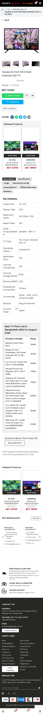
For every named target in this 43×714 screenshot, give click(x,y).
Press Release (7, 643)
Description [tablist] (9, 179)
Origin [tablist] (6, 183)
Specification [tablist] (24, 179)
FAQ (21, 658)
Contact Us (6, 652)
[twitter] (20, 117)
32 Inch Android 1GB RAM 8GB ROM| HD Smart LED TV (12, 164)
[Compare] (32, 95)
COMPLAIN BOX (10, 630)
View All (36, 518)
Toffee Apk (24, 652)
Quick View (12, 155)
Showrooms (28, 3)
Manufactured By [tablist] (21, 183)
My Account (6, 655)
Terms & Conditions (27, 643)
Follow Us (30, 543)
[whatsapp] (16, 117)
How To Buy (24, 640)
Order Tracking (10, 669)
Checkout (14, 102)
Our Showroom (8, 658)
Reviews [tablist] (7, 191)
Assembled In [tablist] (10, 187)
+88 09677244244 (8, 620)
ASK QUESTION (15, 443)
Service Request (8, 664)
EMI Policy (24, 649)
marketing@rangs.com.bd (12, 626)
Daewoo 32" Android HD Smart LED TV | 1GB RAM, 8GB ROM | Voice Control (31, 164)
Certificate (24, 655)
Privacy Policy (25, 646)
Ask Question (9, 108)
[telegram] (25, 117)
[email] (29, 117)
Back (7, 20)
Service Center (8, 661)
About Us (5, 649)
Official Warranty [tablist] (28, 187)
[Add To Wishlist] (27, 95)
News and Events (8, 646)
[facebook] (12, 117)
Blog (4, 640)
